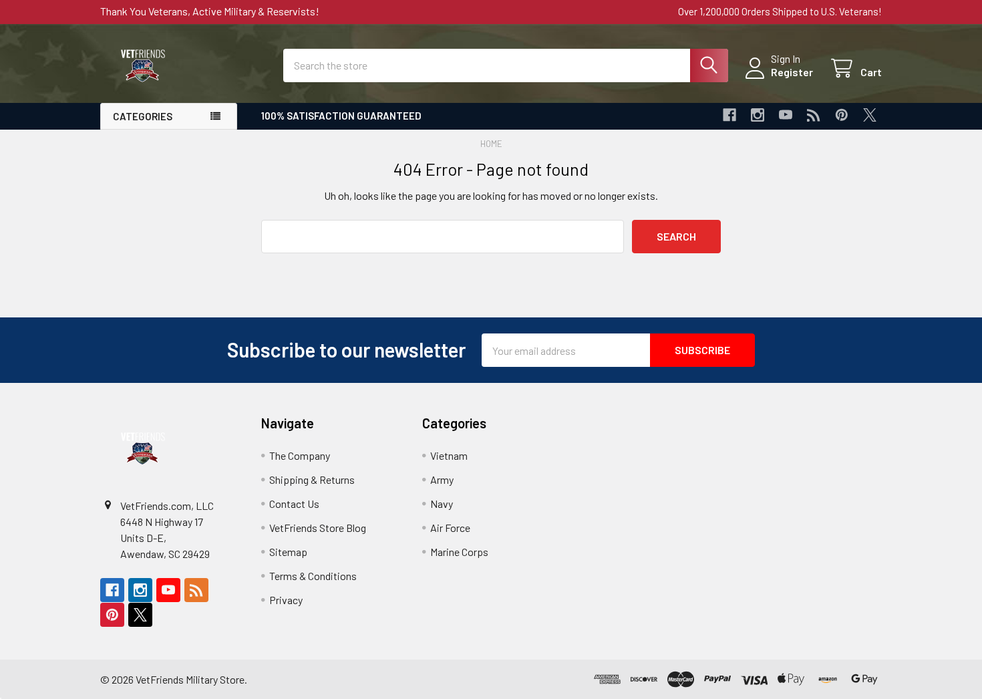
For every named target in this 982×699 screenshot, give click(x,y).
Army (442, 479)
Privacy (286, 599)
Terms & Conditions (313, 575)
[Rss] (814, 115)
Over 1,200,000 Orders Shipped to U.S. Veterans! (780, 11)
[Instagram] (758, 115)
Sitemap (288, 551)
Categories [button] (142, 116)
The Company (299, 455)
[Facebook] (729, 115)
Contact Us (294, 503)
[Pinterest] (842, 115)
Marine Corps (459, 551)
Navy (441, 503)
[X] (870, 115)
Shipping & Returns (312, 479)
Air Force (450, 527)
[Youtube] (786, 115)
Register (792, 71)
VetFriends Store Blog (317, 527)
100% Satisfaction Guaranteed (341, 116)
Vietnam (449, 455)
